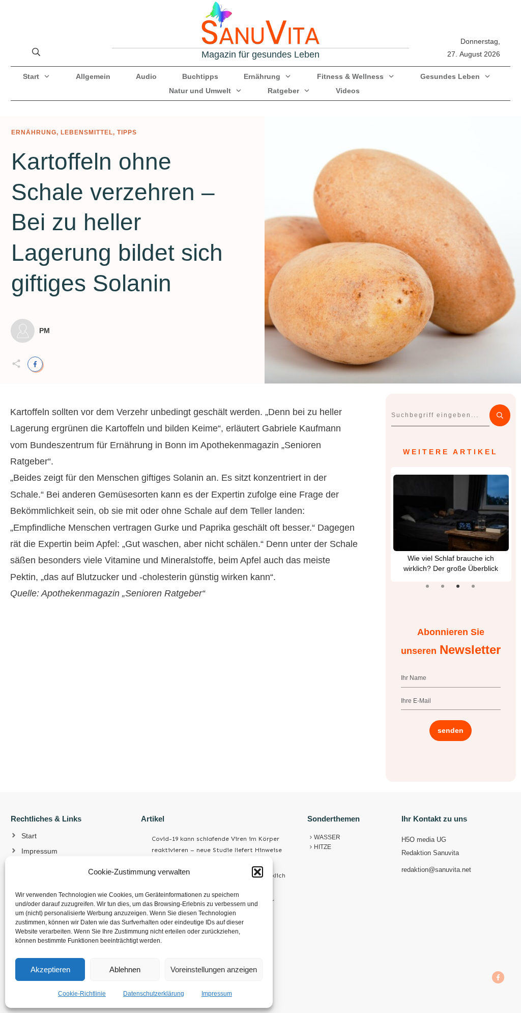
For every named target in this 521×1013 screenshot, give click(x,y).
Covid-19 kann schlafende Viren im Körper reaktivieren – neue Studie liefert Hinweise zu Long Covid (217, 849)
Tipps (127, 132)
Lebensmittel (87, 132)
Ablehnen (124, 969)
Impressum (216, 993)
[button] (257, 872)
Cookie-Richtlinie (82, 993)
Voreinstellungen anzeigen (213, 969)
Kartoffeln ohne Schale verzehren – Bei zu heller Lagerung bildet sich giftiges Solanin (117, 222)
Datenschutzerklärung (153, 993)
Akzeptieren (50, 969)
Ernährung (33, 132)
